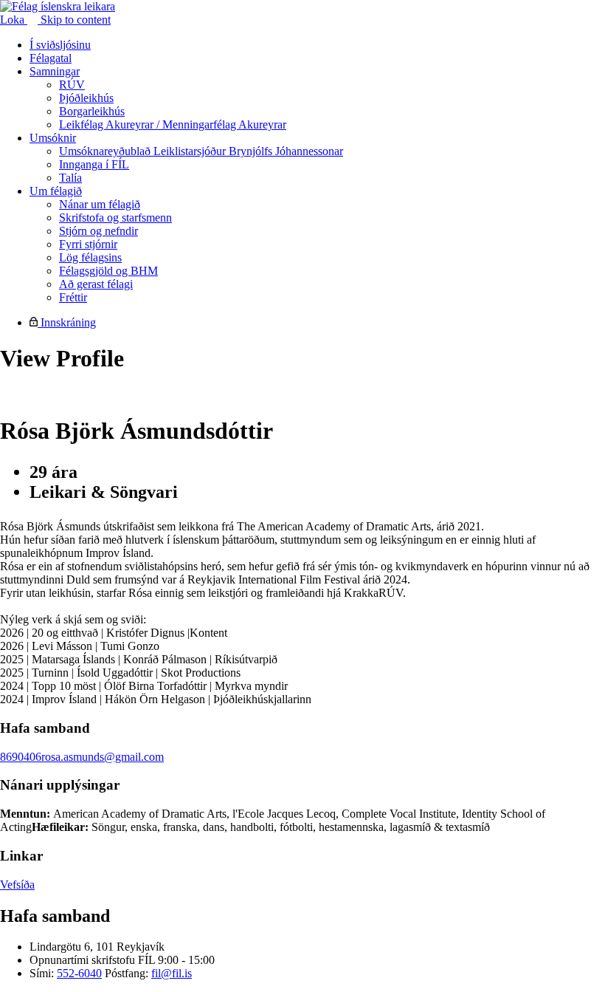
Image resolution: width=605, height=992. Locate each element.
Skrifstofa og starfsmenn (115, 217)
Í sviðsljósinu (60, 44)
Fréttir (73, 297)
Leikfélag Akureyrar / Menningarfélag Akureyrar (172, 124)
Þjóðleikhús (86, 98)
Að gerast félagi (96, 284)
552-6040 (79, 973)
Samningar (55, 71)
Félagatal (51, 58)
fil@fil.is (171, 973)
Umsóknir (53, 137)
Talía (70, 177)
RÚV (72, 84)
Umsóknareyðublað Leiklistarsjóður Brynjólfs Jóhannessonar (201, 151)
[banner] (57, 6)
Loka (13, 19)
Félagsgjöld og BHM (108, 270)
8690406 (20, 756)
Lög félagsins (90, 257)
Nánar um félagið (99, 204)
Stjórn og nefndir (98, 231)
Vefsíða (17, 884)
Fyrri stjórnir (88, 244)
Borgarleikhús (92, 111)
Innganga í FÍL (94, 164)
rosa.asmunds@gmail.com (102, 756)
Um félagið (56, 191)
